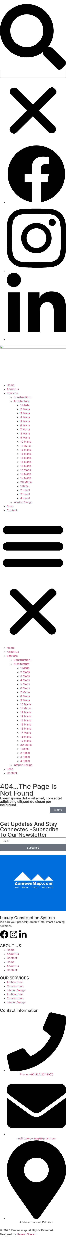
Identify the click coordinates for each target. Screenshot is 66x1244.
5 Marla (25, 421)
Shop (10, 506)
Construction (22, 397)
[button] (33, 37)
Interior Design (23, 502)
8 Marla (25, 433)
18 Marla (25, 474)
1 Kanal (24, 486)
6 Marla (25, 425)
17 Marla (25, 470)
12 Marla (25, 449)
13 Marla (25, 453)
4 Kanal (25, 498)
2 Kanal (25, 490)
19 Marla (25, 478)
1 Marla (24, 405)
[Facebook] (4, 934)
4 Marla (25, 417)
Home (10, 385)
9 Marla (25, 437)
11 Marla (25, 445)
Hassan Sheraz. (27, 1234)
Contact (12, 510)
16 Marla (25, 465)
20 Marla (26, 482)
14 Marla (25, 457)
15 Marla (25, 461)
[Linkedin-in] (23, 934)
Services (12, 393)
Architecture (21, 401)
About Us (13, 389)
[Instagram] (13, 934)
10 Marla (25, 441)
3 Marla (25, 413)
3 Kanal (25, 494)
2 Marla (25, 409)
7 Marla (25, 429)
